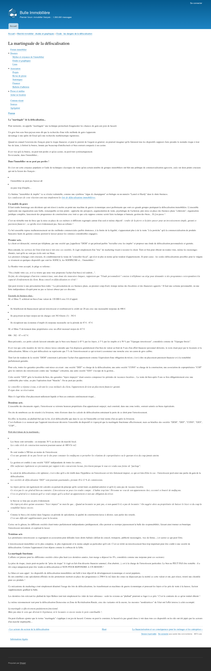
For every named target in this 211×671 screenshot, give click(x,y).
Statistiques (17, 79)
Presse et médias (17, 91)
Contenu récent (16, 100)
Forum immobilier (18, 49)
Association (15, 68)
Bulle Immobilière (35, 12)
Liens (15, 64)
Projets (16, 72)
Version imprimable (148, 634)
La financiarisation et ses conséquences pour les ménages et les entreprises (167, 629)
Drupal (23, 663)
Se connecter (196, 3)
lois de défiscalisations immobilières (78, 197)
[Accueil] (12, 13)
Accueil (13, 26)
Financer (16, 83)
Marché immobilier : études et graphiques (35, 33)
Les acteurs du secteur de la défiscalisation (28, 629)
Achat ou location (18, 94)
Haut (104, 629)
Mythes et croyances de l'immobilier (28, 56)
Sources (13, 104)
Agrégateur (15, 107)
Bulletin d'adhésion (21, 86)
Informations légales (19, 639)
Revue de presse (19, 75)
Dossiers (14, 53)
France (11, 113)
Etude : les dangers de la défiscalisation (74, 33)
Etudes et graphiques (22, 60)
